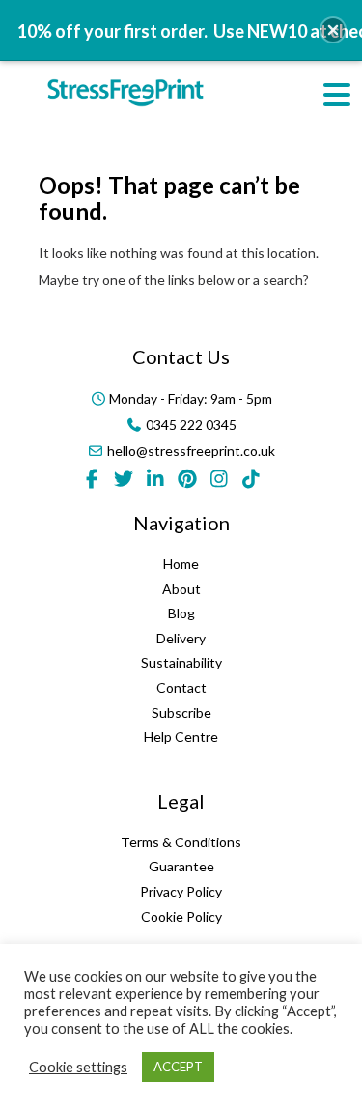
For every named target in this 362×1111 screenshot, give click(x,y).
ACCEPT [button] (178, 1066)
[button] (333, 30)
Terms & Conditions (181, 842)
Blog (181, 613)
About (181, 589)
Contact (181, 687)
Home (181, 564)
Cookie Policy (181, 916)
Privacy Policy (181, 891)
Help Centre (181, 736)
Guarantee (181, 866)
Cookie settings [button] (78, 1067)
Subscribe (181, 712)
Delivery (181, 638)
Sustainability (181, 662)
